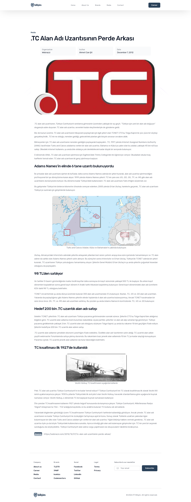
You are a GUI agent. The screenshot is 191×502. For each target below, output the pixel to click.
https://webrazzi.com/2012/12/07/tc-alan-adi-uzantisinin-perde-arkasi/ (77, 434)
